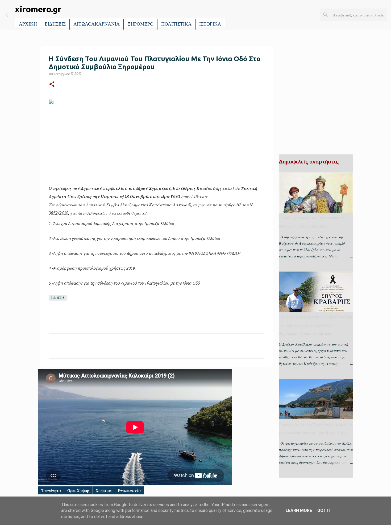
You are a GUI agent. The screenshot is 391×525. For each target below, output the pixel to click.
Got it (324, 510)
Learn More (299, 510)
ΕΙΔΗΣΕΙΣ (55, 24)
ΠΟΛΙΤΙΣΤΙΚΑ (176, 24)
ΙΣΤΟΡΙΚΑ (210, 24)
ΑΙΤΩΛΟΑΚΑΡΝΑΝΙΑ (96, 24)
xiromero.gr (38, 9)
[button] (52, 84)
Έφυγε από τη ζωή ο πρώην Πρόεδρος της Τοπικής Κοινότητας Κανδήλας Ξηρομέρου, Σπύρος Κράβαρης (315, 325)
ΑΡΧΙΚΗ (28, 24)
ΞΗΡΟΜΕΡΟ (140, 24)
